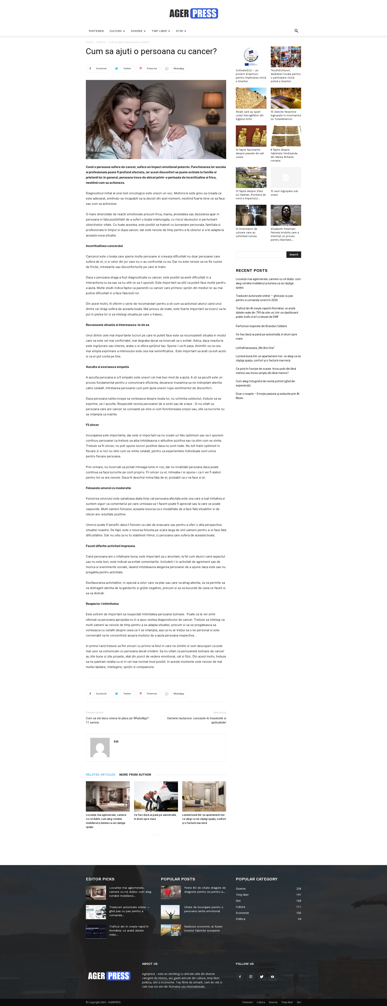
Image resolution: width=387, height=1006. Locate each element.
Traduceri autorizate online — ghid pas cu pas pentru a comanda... (129, 911)
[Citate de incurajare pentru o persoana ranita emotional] (170, 912)
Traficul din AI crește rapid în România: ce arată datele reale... (129, 930)
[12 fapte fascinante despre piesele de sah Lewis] (251, 135)
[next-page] (158, 835)
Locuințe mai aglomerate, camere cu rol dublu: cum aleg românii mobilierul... (130, 891)
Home (89, 42)
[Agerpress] (193, 13)
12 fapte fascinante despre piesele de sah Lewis (250, 153)
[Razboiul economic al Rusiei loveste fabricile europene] (171, 930)
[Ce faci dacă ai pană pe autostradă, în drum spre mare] (156, 796)
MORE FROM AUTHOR (135, 774)
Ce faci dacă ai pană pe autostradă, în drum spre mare (266, 336)
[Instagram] (251, 977)
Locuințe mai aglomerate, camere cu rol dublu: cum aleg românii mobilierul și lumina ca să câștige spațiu (268, 283)
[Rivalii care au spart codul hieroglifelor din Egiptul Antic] (251, 98)
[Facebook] (240, 977)
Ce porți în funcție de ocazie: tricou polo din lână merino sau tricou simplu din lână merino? (266, 371)
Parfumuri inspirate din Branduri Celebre (261, 326)
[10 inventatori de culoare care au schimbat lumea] (251, 215)
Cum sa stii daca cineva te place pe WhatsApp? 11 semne (117, 720)
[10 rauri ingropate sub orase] (286, 177)
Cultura (116, 31)
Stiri (179, 31)
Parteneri (96, 31)
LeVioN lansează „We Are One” (255, 348)
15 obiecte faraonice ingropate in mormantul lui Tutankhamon (286, 115)
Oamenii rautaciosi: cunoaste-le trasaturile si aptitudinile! (196, 720)
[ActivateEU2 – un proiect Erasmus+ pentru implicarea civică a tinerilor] (251, 56)
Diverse (137, 31)
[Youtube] (272, 977)
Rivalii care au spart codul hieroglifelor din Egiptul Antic (250, 115)
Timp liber (159, 31)
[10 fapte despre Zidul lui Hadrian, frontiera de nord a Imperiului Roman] (251, 177)
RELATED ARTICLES (100, 774)
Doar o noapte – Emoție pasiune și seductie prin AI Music (267, 396)
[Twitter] (262, 977)
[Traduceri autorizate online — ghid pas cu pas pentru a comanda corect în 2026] (96, 912)
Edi (116, 741)
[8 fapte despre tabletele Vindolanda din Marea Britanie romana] (286, 135)
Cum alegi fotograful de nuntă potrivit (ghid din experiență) (265, 383)
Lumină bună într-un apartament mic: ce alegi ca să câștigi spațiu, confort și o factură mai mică (204, 818)
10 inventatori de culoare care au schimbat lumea (246, 232)
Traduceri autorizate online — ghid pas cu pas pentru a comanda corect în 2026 (264, 298)
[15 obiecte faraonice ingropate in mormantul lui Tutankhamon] (286, 98)
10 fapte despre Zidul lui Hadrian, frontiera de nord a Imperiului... (251, 195)
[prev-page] (152, 835)
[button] (296, 31)
